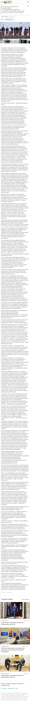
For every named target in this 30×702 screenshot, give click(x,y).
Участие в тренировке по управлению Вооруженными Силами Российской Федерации (13, 649)
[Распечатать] (2, 19)
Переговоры (9, 592)
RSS (17, 688)
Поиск (28, 2)
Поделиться (9, 19)
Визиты (3, 592)
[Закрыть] (28, 6)
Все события (25, 599)
